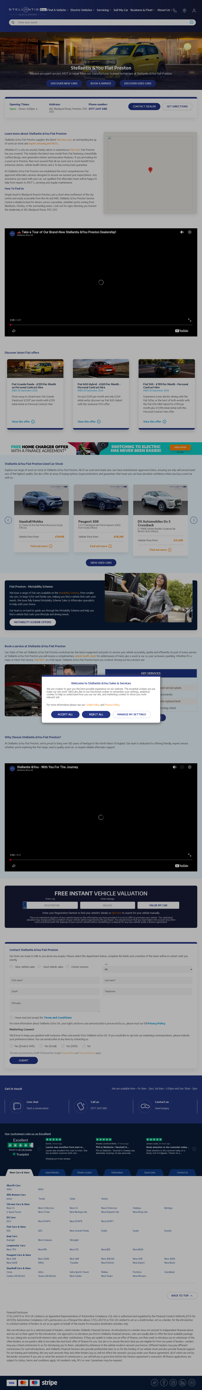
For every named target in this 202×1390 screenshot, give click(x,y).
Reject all (96, 714)
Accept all (65, 714)
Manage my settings (131, 714)
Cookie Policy (93, 704)
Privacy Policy (112, 704)
